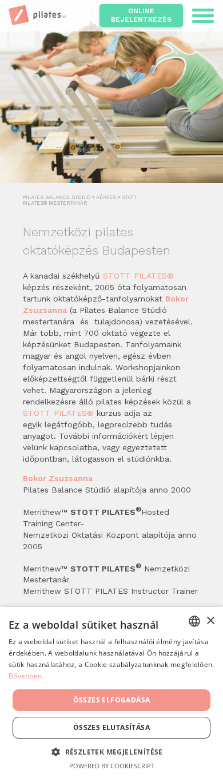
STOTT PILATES (138, 275)
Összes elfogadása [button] (111, 700)
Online (141, 15)
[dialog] (111, 692)
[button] (111, 751)
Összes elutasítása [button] (111, 727)
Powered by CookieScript (111, 765)
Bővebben (25, 676)
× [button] (210, 621)
